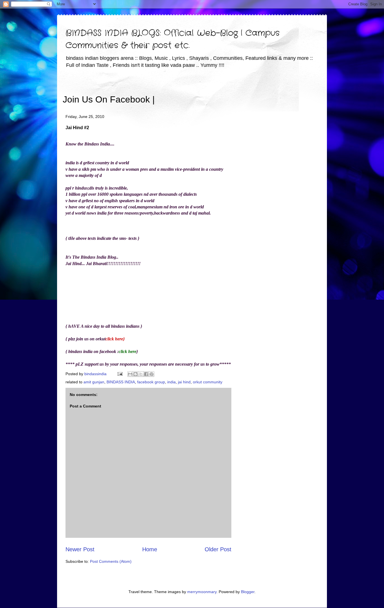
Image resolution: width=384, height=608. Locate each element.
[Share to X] (141, 374)
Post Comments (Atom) (111, 561)
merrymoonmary (201, 591)
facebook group (151, 382)
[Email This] (130, 374)
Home (149, 549)
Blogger (247, 591)
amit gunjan (93, 382)
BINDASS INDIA (121, 382)
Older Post (218, 549)
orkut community (207, 382)
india (171, 382)
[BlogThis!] (135, 374)
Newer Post (79, 549)
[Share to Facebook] (146, 374)
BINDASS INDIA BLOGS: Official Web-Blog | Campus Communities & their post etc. (172, 39)
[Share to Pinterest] (151, 374)
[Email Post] (120, 374)
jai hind (184, 382)
